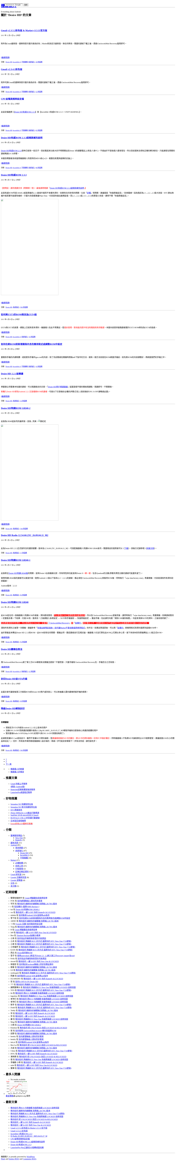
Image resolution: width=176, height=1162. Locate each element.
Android (14, 845)
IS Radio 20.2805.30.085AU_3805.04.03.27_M (29, 1136)
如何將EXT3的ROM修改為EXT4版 (19, 314)
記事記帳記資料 (22, 872)
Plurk (3, 1159)
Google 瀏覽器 (16, 880)
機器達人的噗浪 (17, 772)
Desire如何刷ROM (24, 953)
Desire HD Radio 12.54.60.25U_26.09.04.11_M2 (24, 535)
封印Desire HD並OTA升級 (14, 679)
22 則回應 (39, 92)
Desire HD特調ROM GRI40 (14, 602)
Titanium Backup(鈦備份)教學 (28, 935)
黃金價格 (9, 1096)
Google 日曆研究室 (18, 877)
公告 (12, 883)
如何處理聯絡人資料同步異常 (29, 901)
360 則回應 (24, 750)
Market (13, 860)
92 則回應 (23, 642)
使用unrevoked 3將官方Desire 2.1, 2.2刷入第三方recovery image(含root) (46, 956)
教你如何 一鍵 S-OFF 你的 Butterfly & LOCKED (35, 912)
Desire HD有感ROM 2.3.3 (24, 112)
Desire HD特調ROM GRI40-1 (15, 560)
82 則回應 (23, 595)
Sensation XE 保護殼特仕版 (22, 804)
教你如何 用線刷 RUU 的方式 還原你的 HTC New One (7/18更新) (44, 941)
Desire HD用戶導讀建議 (58, 387)
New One (19, 838)
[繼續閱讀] (5, 58)
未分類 (13, 886)
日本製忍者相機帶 (18, 821)
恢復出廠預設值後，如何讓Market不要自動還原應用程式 (61, 628)
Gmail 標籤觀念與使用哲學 (36, 898)
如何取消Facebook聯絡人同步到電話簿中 (36, 964)
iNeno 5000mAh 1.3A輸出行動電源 (25, 813)
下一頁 (8, 764)
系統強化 (31, 62)
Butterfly (18, 840)
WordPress (31, 1157)
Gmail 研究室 (16, 874)
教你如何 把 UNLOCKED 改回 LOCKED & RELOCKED (43, 1028)
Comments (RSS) (29, 1159)
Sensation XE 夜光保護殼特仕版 (24, 807)
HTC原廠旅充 (16, 810)
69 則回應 (23, 701)
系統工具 (19, 866)
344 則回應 (24, 529)
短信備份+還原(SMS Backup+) (26, 907)
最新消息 (14, 843)
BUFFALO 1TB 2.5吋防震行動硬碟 (25, 818)
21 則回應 (32, 671)
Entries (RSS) (14, 1159)
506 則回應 (24, 307)
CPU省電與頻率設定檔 (12, 99)
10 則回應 (39, 366)
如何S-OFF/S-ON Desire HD (26, 982)
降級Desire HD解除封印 (13, 708)
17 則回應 (23, 553)
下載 (126, 548)
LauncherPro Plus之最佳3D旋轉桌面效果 (27, 1147)
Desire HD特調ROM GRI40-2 (15, 408)
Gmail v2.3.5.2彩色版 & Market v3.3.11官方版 (24, 30)
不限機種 (24, 62)
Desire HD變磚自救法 (11, 649)
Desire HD (9, 62)
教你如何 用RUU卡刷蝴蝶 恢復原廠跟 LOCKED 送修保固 (39, 993)
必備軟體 (19, 863)
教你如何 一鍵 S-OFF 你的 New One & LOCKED (36, 933)
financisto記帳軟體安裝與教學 (23, 789)
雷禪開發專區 (16, 836)
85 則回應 (39, 130)
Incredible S (17, 62)
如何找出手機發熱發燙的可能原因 (31, 938)
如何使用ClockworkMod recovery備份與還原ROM (35, 1031)
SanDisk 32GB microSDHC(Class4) (24, 815)
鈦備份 (78, 623)
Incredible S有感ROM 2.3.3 (21, 1134)
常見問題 (19, 848)
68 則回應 (39, 168)
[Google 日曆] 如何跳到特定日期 (28, 924)
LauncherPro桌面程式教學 (21, 792)
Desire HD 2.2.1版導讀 (12, 373)
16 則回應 (32, 337)
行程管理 (19, 869)
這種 (89, 193)
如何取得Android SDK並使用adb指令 (34, 915)
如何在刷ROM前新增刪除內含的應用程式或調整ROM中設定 (31, 344)
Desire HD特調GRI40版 (18, 573)
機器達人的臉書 (17, 769)
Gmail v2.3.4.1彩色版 (11, 69)
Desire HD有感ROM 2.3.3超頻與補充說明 (22, 137)
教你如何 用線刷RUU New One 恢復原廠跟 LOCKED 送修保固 (49, 987)
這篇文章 (150, 548)
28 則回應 (39, 62)
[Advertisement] (29, 9)
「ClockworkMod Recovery (58, 623)
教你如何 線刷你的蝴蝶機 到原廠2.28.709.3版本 (37, 904)
